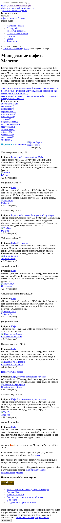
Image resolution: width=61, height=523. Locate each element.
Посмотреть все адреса (12, 372)
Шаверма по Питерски (12, 364)
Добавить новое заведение (14, 10)
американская (9, 103)
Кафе (40, 157)
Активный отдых (15, 25)
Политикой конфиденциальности (32, 517)
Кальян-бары (31, 157)
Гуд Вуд (5, 231)
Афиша (4, 18)
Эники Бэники (8, 258)
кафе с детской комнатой (14, 93)
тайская (6, 132)
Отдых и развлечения (17, 33)
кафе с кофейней (47, 91)
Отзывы (21, 18)
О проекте (12, 500)
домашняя (7, 109)
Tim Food (5, 415)
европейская (8, 111)
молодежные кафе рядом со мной (17, 88)
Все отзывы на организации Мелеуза (25, 497)
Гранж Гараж (33, 145)
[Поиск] (29, 3)
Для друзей (12, 28)
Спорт (10, 38)
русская (9, 127)
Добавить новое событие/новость (17, 8)
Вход (3, 5)
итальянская (8, 114)
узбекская (7, 134)
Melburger (5, 203)
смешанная (8, 129)
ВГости (4, 175)
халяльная (7, 137)
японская (7, 140)
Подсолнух (6, 286)
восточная (7, 106)
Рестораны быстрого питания (31, 376)
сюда (37, 455)
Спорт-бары (48, 215)
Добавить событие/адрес (19, 5)
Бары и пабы (17, 157)
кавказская (8, 116)
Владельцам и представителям (21, 502)
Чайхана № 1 (7, 314)
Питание (11, 36)
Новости (13, 18)
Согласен (6, 520)
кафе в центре (28, 91)
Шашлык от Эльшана (11, 336)
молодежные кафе (37, 96)
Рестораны (36, 215)
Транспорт (12, 41)
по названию (20, 144)
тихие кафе (16, 98)
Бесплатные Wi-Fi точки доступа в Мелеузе (28, 489)
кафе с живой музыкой (13, 96)
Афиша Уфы (13, 492)
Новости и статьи (15, 494)
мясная (6, 119)
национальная (9, 121)
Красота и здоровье (16, 31)
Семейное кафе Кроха (11, 387)
